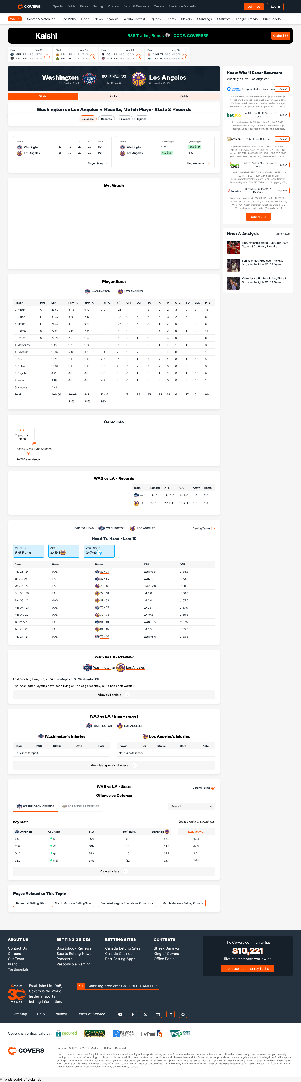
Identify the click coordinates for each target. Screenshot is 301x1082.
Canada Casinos (118, 953)
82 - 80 (104, 578)
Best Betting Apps (120, 959)
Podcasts (64, 959)
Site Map (19, 1014)
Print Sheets (272, 19)
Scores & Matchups (41, 19)
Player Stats (96, 163)
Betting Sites (120, 939)
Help (41, 1014)
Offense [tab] (38, 806)
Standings (204, 19)
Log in (275, 6)
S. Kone (19, 380)
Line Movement (196, 163)
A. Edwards (21, 352)
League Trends (247, 19)
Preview (124, 119)
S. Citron (20, 316)
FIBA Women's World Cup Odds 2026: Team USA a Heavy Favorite (265, 244)
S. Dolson (20, 366)
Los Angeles (167, 77)
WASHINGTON (102, 725)
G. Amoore (21, 387)
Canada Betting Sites (122, 948)
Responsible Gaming (74, 964)
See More (258, 217)
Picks (84, 6)
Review (282, 89)
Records (106, 119)
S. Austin (20, 309)
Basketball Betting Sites (31, 903)
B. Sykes (20, 338)
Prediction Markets (182, 6)
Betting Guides (74, 939)
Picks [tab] (114, 96)
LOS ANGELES (133, 725)
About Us (18, 939)
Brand (13, 964)
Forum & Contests (136, 6)
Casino (159, 6)
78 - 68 (104, 636)
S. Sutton (20, 331)
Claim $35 (280, 35)
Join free (253, 6)
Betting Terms (201, 528)
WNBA (14, 19)
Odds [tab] (184, 96)
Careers (14, 953)
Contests (164, 939)
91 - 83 (104, 600)
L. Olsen (19, 359)
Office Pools (164, 959)
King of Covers (166, 953)
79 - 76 (104, 614)
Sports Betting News (74, 953)
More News (282, 233)
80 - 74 (104, 571)
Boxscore (88, 119)
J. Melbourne (23, 345)
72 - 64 (104, 593)
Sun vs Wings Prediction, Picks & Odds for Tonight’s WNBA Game (262, 262)
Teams (171, 19)
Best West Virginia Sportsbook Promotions (127, 903)
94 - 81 (104, 622)
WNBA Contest (134, 19)
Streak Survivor (167, 948)
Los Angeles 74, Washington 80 (77, 679)
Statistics (223, 19)
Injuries (155, 19)
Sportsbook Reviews (74, 948)
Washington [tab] (100, 291)
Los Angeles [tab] (133, 291)
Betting (98, 6)
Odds (71, 6)
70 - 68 (104, 585)
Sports (58, 6)
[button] (114, 694)
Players (186, 19)
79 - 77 (104, 607)
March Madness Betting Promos (183, 903)
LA (141, 503)
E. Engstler (21, 373)
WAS (142, 495)
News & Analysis (106, 19)
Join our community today (248, 968)
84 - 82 (104, 629)
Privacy (61, 1014)
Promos (113, 6)
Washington (60, 77)
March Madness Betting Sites (73, 903)
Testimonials (18, 969)
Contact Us (17, 948)
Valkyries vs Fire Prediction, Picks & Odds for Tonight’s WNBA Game (264, 280)
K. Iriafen (20, 323)
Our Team (16, 959)
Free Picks (68, 19)
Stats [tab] (43, 96)
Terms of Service (91, 1014)
